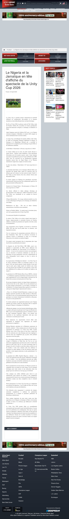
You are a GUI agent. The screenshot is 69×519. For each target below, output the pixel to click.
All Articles (37, 513)
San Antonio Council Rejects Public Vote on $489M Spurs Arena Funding (50, 81)
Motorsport (5, 481)
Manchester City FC (40, 466)
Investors (33, 3)
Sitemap (30, 513)
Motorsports (60, 9)
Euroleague (54, 497)
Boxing (21, 11)
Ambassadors (40, 3)
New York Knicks (56, 480)
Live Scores (5, 464)
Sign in (57, 3)
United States (9, 4)
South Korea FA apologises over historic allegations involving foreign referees (60, 115)
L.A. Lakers (54, 494)
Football (30, 9)
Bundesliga (22, 480)
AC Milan (37, 462)
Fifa (20, 483)
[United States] (64, 3)
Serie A (21, 476)
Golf (3, 485)
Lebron (53, 462)
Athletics (46, 9)
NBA (52, 459)
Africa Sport (5, 460)
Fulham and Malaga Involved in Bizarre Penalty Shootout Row (50, 114)
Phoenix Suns (55, 483)
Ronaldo (21, 459)
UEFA (20, 487)
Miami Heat (54, 476)
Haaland (21, 501)
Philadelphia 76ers (56, 473)
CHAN (20, 497)
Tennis (52, 9)
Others (33, 11)
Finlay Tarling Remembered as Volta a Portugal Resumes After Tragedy (50, 98)
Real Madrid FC (39, 459)
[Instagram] (25, 3)
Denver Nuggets (55, 487)
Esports (27, 11)
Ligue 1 (21, 473)
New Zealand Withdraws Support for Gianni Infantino (60, 97)
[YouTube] (23, 3)
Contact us (53, 3)
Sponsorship (5, 499)
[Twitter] (20, 3)
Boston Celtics (55, 469)
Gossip (4, 471)
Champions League (24, 490)
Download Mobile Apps (47, 513)
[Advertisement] (34, 33)
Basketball (38, 9)
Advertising (48, 3)
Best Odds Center (7, 502)
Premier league (23, 466)
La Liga (21, 469)
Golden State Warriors (57, 490)
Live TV (4, 467)
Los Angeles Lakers (56, 466)
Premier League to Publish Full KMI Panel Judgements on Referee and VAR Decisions (60, 82)
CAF (20, 494)
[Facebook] (18, 3)
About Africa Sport (28, 3)
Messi (20, 462)
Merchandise (21, 9)
